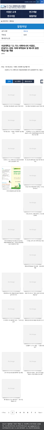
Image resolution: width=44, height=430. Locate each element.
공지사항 (4, 31)
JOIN (34, 2)
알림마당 (33, 16)
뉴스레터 (18, 81)
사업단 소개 (11, 11)
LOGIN (30, 2)
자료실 (4, 35)
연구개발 (33, 11)
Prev (4, 412)
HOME (26, 2)
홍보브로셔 (28, 81)
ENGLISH (38, 2)
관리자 (3, 53)
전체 (9, 81)
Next (40, 412)
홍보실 (26, 31)
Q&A (25, 35)
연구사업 (11, 16)
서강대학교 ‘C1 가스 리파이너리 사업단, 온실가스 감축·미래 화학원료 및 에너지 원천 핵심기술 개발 (20, 48)
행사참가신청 (6, 38)
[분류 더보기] (42, 81)
